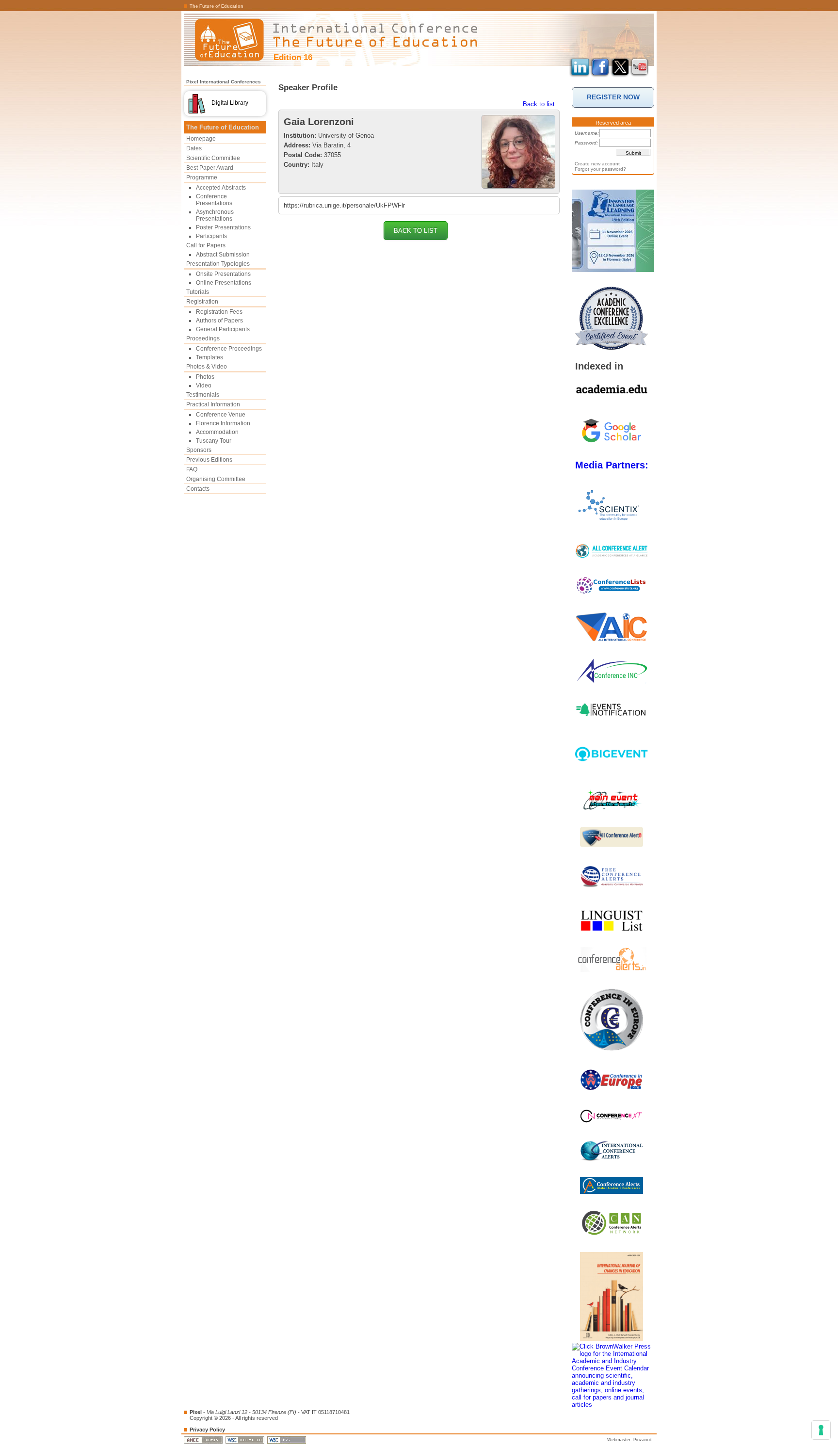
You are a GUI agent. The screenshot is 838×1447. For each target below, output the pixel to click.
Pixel (196, 1412)
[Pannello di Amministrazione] (204, 1439)
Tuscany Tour (213, 440)
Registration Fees (219, 311)
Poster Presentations (223, 227)
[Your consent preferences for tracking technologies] (821, 1430)
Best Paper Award (209, 167)
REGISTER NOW (613, 97)
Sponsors (198, 450)
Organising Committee (215, 479)
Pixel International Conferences (223, 81)
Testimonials (202, 394)
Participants (211, 236)
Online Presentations (223, 282)
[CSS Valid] (287, 1439)
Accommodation (217, 432)
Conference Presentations (214, 200)
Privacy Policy (207, 1429)
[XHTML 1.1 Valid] (246, 1439)
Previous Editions (209, 459)
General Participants (223, 329)
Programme (201, 177)
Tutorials (197, 292)
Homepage (201, 138)
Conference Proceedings (229, 348)
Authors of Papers (219, 320)
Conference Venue (220, 414)
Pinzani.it (642, 1439)
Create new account (597, 163)
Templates (209, 357)
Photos (205, 376)
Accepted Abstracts (221, 187)
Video (203, 385)
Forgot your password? (600, 169)
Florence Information (223, 423)
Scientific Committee (213, 158)
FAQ (191, 469)
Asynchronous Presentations (215, 215)
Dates (194, 148)
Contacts (198, 488)
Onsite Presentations (223, 274)
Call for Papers (206, 245)
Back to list (539, 104)
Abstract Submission (223, 254)
